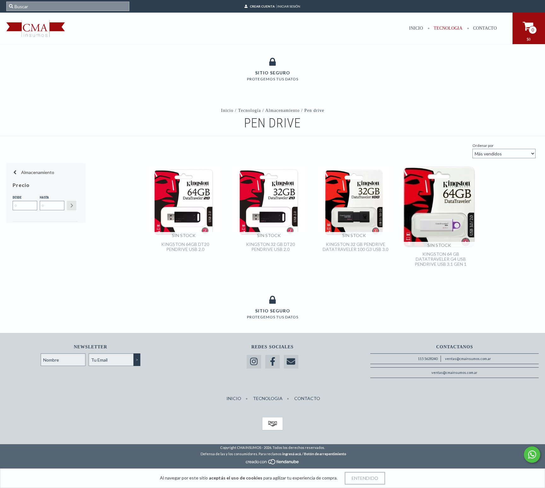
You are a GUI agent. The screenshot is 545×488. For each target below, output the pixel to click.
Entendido (365, 478)
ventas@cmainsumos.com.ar (468, 359)
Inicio (416, 28)
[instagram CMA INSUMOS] (254, 362)
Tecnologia (447, 28)
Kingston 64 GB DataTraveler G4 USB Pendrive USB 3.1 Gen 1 (440, 259)
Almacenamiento (282, 110)
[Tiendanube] (272, 464)
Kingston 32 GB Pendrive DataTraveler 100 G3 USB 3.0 (355, 246)
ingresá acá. (292, 454)
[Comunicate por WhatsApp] (532, 454)
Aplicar (71, 205)
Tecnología (249, 110)
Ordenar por (483, 145)
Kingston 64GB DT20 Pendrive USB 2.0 (185, 246)
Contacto (484, 28)
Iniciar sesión (288, 6)
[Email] (291, 362)
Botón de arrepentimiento (325, 454)
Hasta (44, 197)
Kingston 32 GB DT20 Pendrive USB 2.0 (270, 246)
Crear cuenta (262, 6)
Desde (17, 197)
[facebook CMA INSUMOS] (272, 362)
